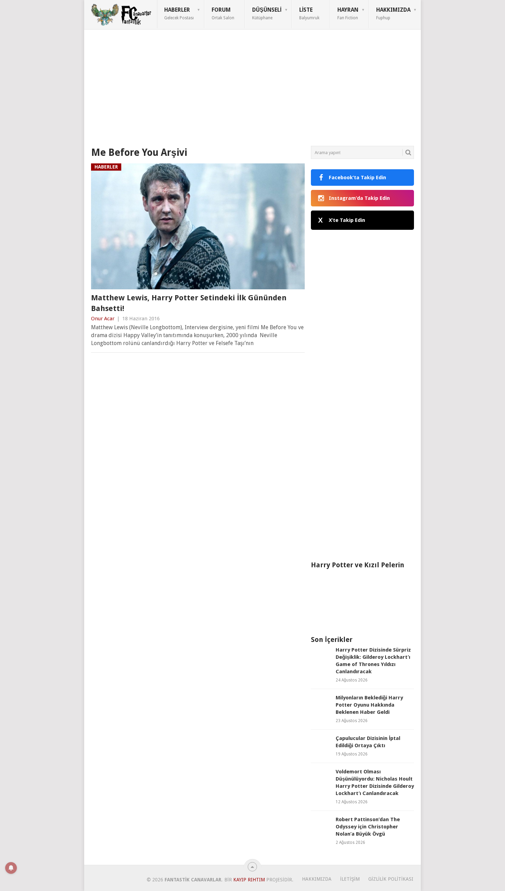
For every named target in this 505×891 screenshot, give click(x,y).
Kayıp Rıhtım (249, 879)
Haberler (179, 13)
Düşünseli (266, 13)
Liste (309, 13)
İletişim (350, 879)
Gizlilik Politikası (390, 879)
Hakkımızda (393, 13)
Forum (223, 13)
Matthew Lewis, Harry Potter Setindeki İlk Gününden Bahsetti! (189, 303)
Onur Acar (102, 318)
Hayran (347, 13)
